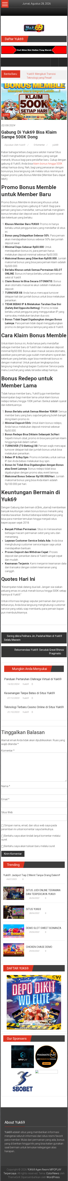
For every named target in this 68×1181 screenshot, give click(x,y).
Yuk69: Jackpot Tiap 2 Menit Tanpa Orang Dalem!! (31, 875)
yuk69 (6, 115)
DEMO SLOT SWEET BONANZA (43, 928)
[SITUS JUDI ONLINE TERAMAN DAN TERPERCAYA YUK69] (13, 893)
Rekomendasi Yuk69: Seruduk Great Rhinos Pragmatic (39, 651)
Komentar (8, 750)
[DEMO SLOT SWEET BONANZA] (13, 930)
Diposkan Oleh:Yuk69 (15, 145)
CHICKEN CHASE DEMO (39, 946)
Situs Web (7, 812)
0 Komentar (39, 145)
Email (5, 799)
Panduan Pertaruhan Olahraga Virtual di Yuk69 (32, 679)
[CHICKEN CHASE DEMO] (13, 949)
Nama (5, 786)
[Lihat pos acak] (62, 62)
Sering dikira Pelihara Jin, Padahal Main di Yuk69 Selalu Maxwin (33, 638)
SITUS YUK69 (33, 909)
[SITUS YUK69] (13, 911)
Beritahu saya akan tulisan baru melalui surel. (29, 846)
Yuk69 (25, 684)
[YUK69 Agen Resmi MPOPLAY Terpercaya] (5, 62)
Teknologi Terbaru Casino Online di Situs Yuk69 (34, 707)
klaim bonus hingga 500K (47, 163)
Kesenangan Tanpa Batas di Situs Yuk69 (29, 693)
